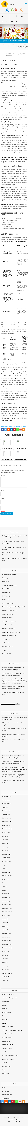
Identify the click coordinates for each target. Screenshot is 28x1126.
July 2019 (5, 836)
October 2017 (6, 879)
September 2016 (7, 912)
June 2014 (5, 980)
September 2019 (7, 829)
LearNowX (5, 592)
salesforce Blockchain (8, 610)
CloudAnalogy (19, 1121)
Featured (4, 581)
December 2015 (6, 940)
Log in (4, 1087)
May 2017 (5, 890)
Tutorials (12, 45)
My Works (5, 596)
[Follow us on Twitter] (12, 21)
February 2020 (6, 811)
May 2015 (5, 962)
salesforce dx (6, 617)
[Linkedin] (11, 429)
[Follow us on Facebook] (21, 16)
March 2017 (5, 894)
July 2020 (5, 807)
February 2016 (6, 933)
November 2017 (7, 875)
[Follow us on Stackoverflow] (2, 16)
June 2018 (5, 868)
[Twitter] (5, 429)
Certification (7, 643)
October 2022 (6, 800)
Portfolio (4, 599)
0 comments (6, 56)
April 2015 (5, 966)
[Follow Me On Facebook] (16, 21)
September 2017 (7, 883)
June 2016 (5, 922)
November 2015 (7, 944)
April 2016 (5, 930)
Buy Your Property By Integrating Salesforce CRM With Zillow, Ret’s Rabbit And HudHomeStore (14, 681)
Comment (3, 475)
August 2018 (5, 865)
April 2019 (5, 847)
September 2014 (7, 973)
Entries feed (5, 1091)
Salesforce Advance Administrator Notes (13, 426)
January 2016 (6, 937)
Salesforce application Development (12, 607)
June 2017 (5, 886)
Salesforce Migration (8, 635)
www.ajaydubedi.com (14, 1119)
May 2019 (5, 843)
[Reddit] (8, 429)
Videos (4, 650)
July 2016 (5, 919)
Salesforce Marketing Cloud (10, 632)
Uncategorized (6, 646)
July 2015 (5, 955)
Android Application (9, 585)
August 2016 (6, 915)
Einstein (4, 578)
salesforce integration (8, 628)
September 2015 (7, 948)
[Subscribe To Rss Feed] (7, 21)
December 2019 (6, 818)
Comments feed (7, 1095)
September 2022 (7, 803)
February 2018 (6, 872)
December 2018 (6, 861)
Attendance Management (9, 574)
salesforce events (7, 625)
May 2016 (5, 926)
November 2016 (7, 908)
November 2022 (7, 796)
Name (2, 490)
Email (2, 498)
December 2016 (6, 904)
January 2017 (6, 901)
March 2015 (5, 969)
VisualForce (5, 653)
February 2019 (6, 854)
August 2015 (5, 951)
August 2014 (5, 976)
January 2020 (6, 814)
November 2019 (7, 821)
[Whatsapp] (17, 429)
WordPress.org (6, 1098)
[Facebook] (2, 429)
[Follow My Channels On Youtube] (16, 16)
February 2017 (6, 897)
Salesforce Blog (7, 614)
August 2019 (5, 832)
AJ (11, 54)
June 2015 (5, 958)
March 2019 (5, 850)
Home (4, 45)
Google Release (6, 589)
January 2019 (6, 857)
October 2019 (6, 825)
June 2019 (5, 839)
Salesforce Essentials (8, 621)
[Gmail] (20, 429)
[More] (23, 429)
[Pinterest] (14, 429)
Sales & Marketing (7, 603)
